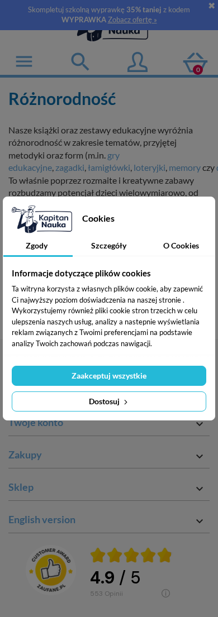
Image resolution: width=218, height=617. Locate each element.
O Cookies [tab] (181, 245)
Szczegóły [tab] (108, 245)
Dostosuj (105, 401)
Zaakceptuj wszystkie (109, 375)
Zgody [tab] (37, 245)
